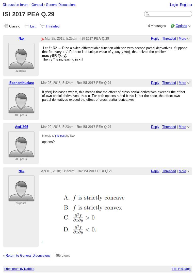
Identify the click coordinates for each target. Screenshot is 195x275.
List (33, 26)
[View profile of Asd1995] (21, 154)
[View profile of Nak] (21, 66)
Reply (155, 38)
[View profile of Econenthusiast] (21, 110)
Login (174, 5)
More (182, 38)
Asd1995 (21, 127)
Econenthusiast (21, 83)
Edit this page (181, 269)
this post (60, 135)
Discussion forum (15, 5)
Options (181, 26)
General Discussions (61, 5)
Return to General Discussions (28, 255)
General (37, 5)
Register (186, 5)
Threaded (52, 26)
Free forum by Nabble (19, 269)
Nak (21, 38)
